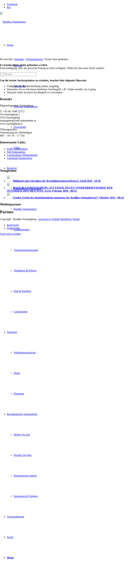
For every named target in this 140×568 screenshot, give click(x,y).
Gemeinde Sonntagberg (19, 158)
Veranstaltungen (34, 59)
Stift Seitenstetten (16, 152)
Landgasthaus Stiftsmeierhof (22, 155)
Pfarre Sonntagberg (17, 148)
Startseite (19, 59)
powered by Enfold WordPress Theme (59, 219)
